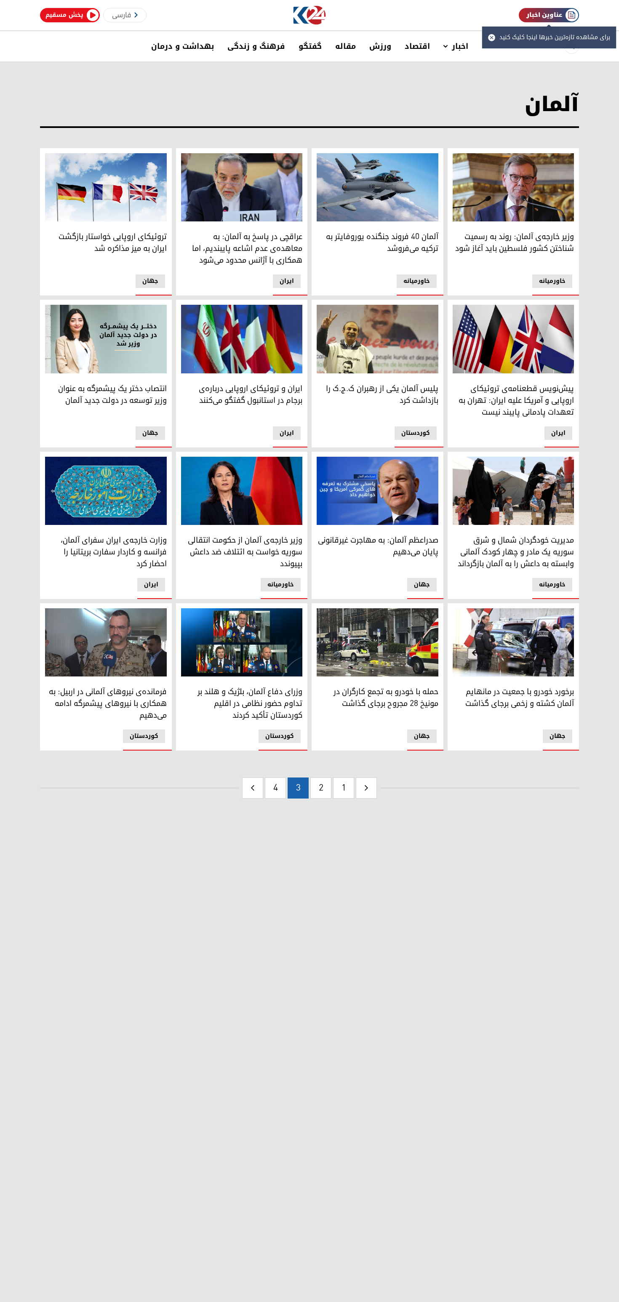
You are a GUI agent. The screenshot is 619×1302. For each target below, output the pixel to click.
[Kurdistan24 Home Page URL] (309, 15)
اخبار (460, 46)
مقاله (345, 46)
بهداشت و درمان (182, 46)
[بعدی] (252, 788)
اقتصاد (417, 46)
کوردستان (415, 433)
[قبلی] (366, 788)
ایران (287, 281)
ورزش (380, 46)
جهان (150, 281)
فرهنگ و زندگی (256, 46)
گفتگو (310, 46)
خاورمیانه (552, 281)
